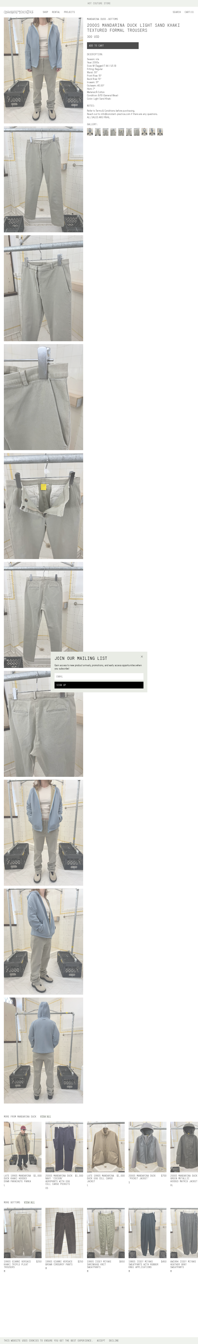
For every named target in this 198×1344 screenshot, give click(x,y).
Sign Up (61, 685)
